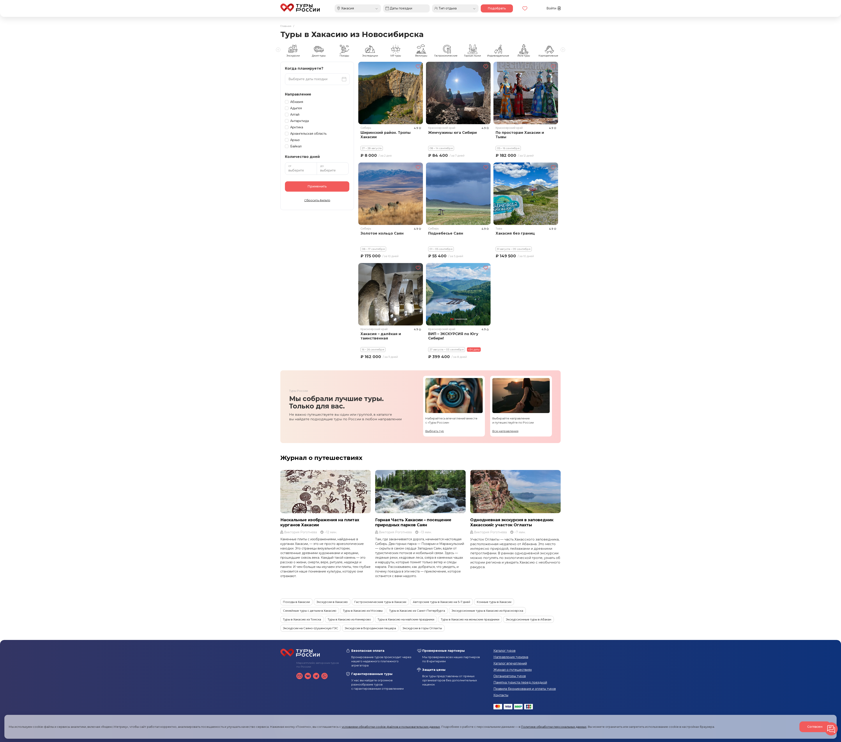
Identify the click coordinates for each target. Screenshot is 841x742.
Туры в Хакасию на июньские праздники (470, 619)
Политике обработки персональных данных (554, 726)
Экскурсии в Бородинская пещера (370, 628)
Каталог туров (504, 651)
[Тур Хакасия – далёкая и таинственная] (390, 294)
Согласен (814, 727)
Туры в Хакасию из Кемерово (349, 619)
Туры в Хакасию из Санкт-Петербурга (417, 610)
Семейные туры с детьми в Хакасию (309, 610)
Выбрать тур (434, 431)
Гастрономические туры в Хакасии (380, 602)
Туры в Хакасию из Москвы (363, 610)
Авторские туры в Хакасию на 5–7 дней (441, 602)
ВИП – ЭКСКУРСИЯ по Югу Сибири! (453, 336)
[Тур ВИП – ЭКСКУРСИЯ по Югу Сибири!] (458, 294)
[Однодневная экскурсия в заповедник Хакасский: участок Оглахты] (515, 491)
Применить (317, 186)
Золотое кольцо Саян (382, 233)
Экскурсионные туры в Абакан (528, 619)
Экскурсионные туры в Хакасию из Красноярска (487, 610)
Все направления (505, 431)
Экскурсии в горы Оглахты (422, 628)
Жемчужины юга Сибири (452, 133)
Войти (551, 8)
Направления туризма (510, 657)
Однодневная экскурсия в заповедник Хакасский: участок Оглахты (511, 522)
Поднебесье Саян (445, 233)
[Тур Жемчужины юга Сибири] (458, 93)
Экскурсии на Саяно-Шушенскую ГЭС (310, 628)
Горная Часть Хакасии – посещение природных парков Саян (413, 522)
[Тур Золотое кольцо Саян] (390, 193)
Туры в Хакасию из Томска (302, 619)
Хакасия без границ (515, 233)
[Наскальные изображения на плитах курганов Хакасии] (325, 491)
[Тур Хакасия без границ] (526, 193)
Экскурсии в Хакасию (332, 602)
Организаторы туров (509, 676)
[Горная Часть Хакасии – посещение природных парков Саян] (420, 491)
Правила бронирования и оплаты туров (524, 689)
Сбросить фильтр (317, 200)
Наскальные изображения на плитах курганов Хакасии (319, 522)
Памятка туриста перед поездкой (520, 682)
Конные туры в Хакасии (494, 602)
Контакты (500, 695)
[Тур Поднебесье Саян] (458, 193)
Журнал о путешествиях (321, 457)
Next (563, 50)
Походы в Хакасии (296, 602)
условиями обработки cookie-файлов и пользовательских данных (391, 726)
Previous (278, 50)
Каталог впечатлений (510, 663)
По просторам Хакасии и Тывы (520, 135)
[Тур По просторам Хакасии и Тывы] (526, 93)
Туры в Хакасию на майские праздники (406, 619)
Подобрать (497, 8)
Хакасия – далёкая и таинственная (380, 336)
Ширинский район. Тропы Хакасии (385, 135)
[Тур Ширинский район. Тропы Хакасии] (390, 93)
